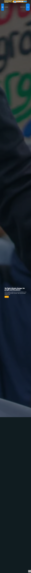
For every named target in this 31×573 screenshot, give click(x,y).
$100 (21, 1)
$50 (18, 1)
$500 (25, 1)
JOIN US (6, 296)
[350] (2, 7)
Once (15, 1)
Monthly (15, 2)
